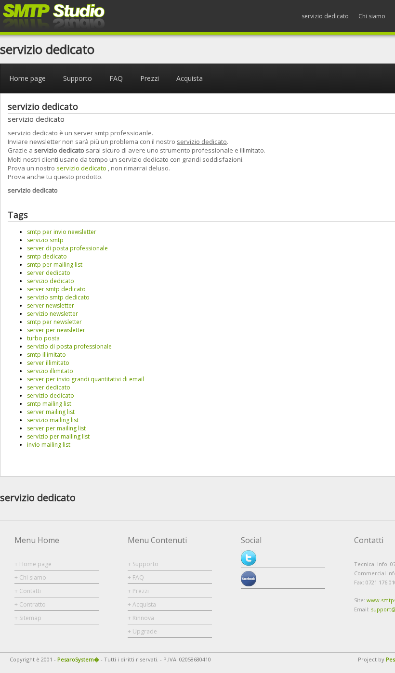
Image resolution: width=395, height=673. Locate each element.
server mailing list (51, 412)
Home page (27, 78)
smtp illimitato (46, 354)
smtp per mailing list (54, 264)
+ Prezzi (138, 591)
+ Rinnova (141, 618)
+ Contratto (30, 604)
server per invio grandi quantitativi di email (85, 379)
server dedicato (48, 273)
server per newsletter (56, 330)
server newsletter (50, 305)
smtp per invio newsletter (61, 232)
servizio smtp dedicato (58, 297)
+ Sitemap (27, 618)
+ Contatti (27, 591)
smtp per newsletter (54, 322)
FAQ (116, 78)
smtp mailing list (49, 404)
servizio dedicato (325, 16)
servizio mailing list (53, 420)
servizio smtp (45, 240)
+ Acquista (142, 604)
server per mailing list (56, 428)
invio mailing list (48, 444)
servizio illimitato (50, 371)
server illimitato (48, 363)
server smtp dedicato (56, 289)
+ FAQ (136, 577)
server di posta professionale (67, 248)
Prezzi (149, 78)
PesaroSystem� (78, 659)
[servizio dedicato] (54, 28)
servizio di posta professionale (69, 346)
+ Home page (33, 564)
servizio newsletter (52, 314)
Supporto (77, 78)
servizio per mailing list (58, 436)
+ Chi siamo (30, 577)
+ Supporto (143, 564)
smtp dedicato (47, 256)
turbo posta (43, 338)
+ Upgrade (142, 631)
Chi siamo (371, 16)
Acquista (189, 78)
